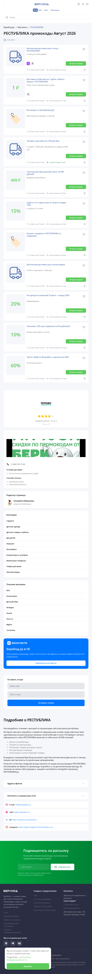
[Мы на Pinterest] (6, 943)
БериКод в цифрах (11, 916)
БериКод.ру (9, 27)
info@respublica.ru (23, 805)
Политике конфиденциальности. (19, 958)
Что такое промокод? (42, 899)
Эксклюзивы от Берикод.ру (45, 910)
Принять (28, 966)
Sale (37, 10)
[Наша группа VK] (19, 943)
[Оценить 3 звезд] (46, 416)
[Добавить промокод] (78, 4)
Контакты (11, 40)
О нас (6, 912)
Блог (46, 10)
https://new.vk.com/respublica (24, 820)
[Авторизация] (83, 4)
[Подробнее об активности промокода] (84, 69)
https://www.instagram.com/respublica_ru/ (36, 827)
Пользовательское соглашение (11, 924)
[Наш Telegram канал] (12, 943)
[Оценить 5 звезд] (52, 416)
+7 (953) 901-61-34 (71, 904)
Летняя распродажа (42, 903)
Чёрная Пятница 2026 (43, 906)
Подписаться (64, 867)
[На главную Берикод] (16, 891)
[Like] (84, 49)
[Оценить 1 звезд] (39, 416)
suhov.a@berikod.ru (72, 908)
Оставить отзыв (46, 703)
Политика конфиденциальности (13, 931)
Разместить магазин (12, 920)
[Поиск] (7, 17)
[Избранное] (87, 4)
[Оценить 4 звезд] (49, 416)
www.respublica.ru (22, 812)
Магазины (55, 10)
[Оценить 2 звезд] (42, 416)
